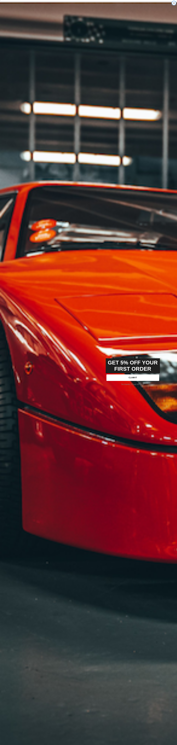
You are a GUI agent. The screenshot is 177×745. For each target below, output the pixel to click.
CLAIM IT (133, 378)
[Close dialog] (174, 3)
